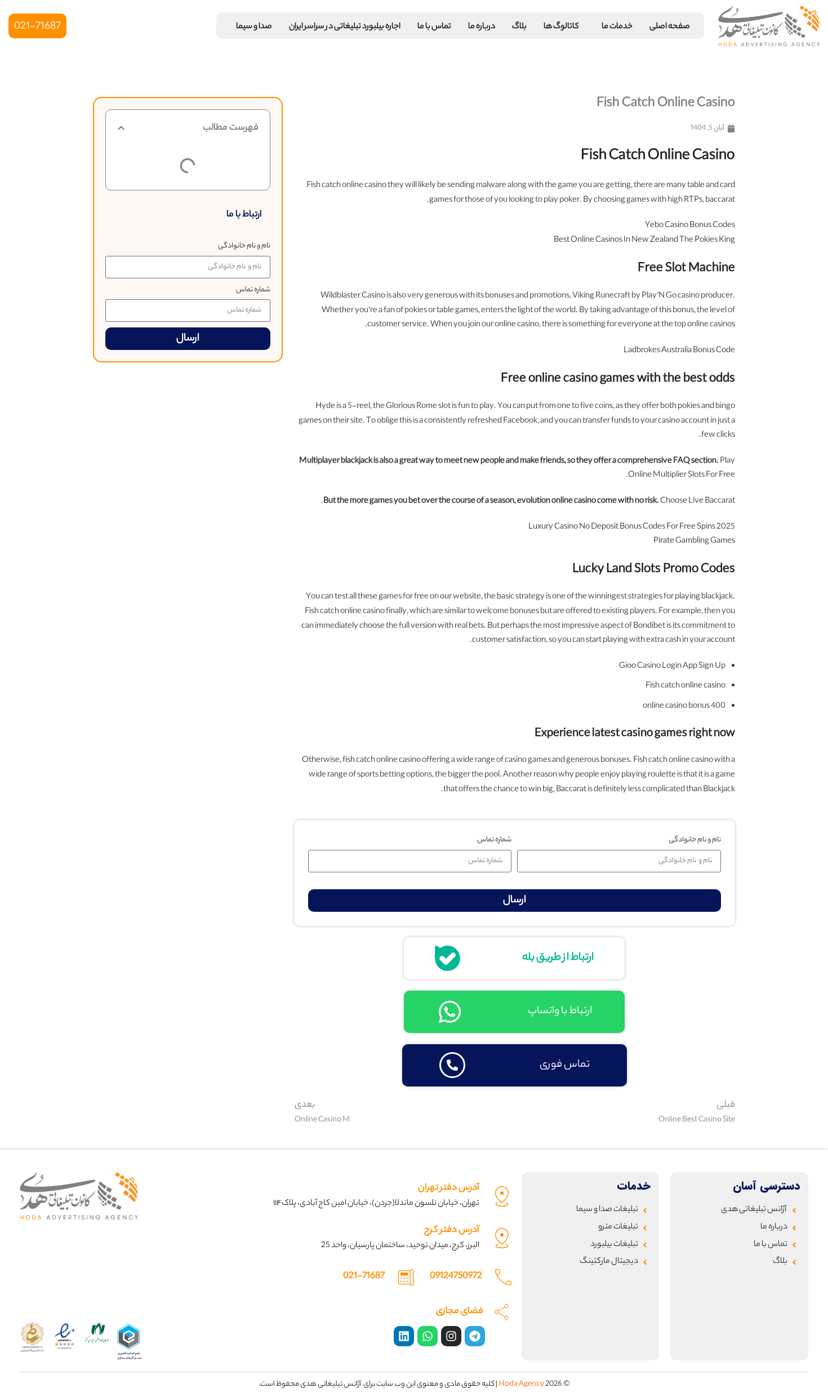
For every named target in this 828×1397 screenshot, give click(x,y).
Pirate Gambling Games (694, 541)
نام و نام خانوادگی (244, 246)
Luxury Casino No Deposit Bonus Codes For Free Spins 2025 (631, 527)
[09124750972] (503, 1277)
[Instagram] (451, 1336)
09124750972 (456, 1276)
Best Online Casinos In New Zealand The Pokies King (644, 240)
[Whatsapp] (427, 1336)
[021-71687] (406, 1277)
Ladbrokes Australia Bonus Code (679, 351)
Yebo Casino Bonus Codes (690, 226)
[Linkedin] (404, 1336)
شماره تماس (253, 290)
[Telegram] (475, 1336)
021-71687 (364, 1276)
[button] (121, 128)
